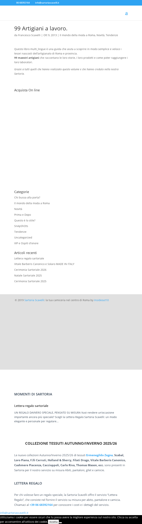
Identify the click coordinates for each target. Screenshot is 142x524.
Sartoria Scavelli (34, 300)
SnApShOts (21, 226)
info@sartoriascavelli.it (14, 513)
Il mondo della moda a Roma (77, 35)
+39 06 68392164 (41, 505)
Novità (100, 35)
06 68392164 (23, 2)
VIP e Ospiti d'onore (26, 243)
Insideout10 (101, 300)
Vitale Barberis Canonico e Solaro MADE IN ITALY (44, 264)
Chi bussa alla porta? (27, 197)
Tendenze (112, 35)
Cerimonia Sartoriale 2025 (30, 281)
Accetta (53, 521)
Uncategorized (23, 237)
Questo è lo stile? (24, 220)
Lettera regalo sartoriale (29, 258)
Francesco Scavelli (29, 35)
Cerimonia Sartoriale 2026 (30, 269)
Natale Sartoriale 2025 (28, 275)
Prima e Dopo (22, 214)
